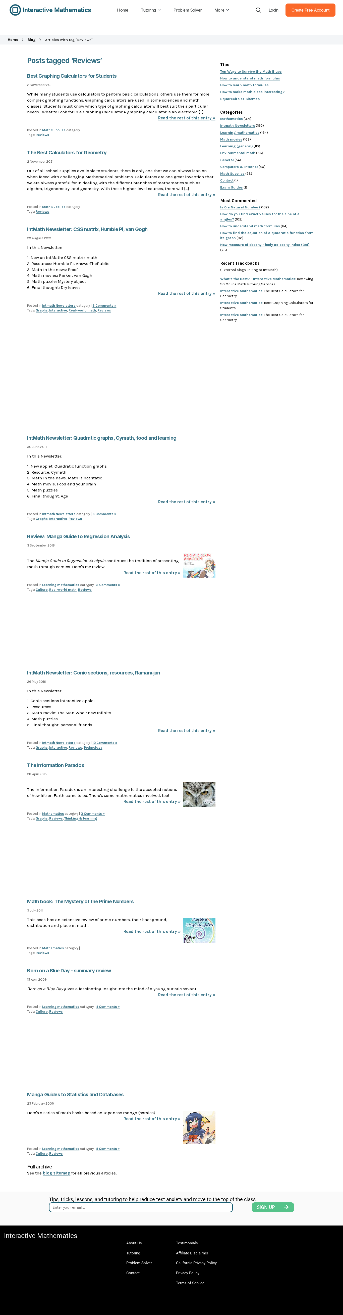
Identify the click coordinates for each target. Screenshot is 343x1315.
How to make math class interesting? (252, 92)
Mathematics (53, 813)
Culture (42, 590)
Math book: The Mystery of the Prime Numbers (80, 901)
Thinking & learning (80, 818)
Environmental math (237, 153)
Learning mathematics (60, 585)
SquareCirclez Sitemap (240, 99)
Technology (93, 747)
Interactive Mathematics (241, 291)
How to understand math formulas (250, 78)
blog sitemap (56, 1172)
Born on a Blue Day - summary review (69, 971)
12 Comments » (104, 743)
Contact (227, 180)
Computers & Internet (239, 167)
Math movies (231, 139)
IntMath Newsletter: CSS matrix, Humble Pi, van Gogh (87, 229)
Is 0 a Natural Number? (240, 207)
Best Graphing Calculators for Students (72, 76)
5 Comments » (108, 1149)
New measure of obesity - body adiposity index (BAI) (265, 245)
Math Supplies (54, 130)
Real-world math (82, 310)
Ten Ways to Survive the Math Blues (251, 71)
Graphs (42, 310)
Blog (32, 39)
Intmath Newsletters (59, 305)
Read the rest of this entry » (186, 117)
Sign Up (266, 1207)
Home (13, 39)
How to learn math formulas (244, 85)
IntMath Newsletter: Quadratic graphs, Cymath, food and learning (101, 438)
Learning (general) (236, 146)
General (227, 160)
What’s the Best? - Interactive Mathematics (257, 279)
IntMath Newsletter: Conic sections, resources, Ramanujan (93, 673)
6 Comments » (104, 514)
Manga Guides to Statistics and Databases (75, 1095)
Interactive (58, 310)
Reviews (42, 135)
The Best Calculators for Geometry (66, 153)
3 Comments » (104, 305)
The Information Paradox (55, 765)
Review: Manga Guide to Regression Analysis (78, 536)
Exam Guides (231, 187)
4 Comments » (108, 1007)
